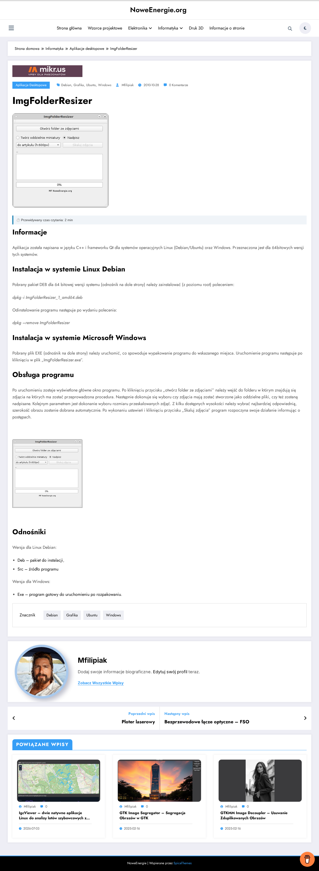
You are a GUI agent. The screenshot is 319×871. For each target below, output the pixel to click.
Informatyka (168, 28)
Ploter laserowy (138, 722)
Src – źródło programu (38, 569)
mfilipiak (128, 85)
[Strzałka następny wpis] (305, 718)
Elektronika (137, 28)
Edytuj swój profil (170, 671)
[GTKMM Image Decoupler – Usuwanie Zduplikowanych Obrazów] (260, 780)
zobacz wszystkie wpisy (101, 683)
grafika (79, 85)
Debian (66, 85)
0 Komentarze (178, 85)
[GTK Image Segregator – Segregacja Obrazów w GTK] (159, 780)
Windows (104, 85)
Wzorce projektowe (105, 28)
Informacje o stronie (227, 28)
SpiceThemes (183, 863)
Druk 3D (196, 28)
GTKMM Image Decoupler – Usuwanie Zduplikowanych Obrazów (253, 815)
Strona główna (69, 28)
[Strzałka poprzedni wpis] (13, 718)
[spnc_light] (305, 28)
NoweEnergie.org (158, 10)
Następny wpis (176, 713)
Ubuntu (91, 85)
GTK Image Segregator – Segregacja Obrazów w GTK (152, 815)
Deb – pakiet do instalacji (40, 560)
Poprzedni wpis (141, 713)
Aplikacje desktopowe (31, 85)
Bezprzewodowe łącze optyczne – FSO (206, 722)
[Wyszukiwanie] (290, 29)
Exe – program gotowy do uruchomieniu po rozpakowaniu (69, 594)
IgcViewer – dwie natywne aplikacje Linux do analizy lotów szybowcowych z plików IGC (52, 815)
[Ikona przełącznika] (11, 28)
